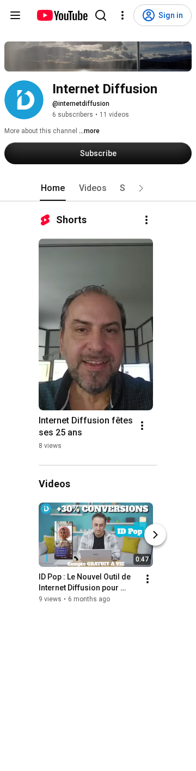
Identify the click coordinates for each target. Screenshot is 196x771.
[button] (141, 188)
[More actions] (146, 220)
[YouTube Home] (61, 15)
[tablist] (98, 188)
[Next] (155, 535)
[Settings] (122, 15)
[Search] (100, 15)
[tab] (53, 188)
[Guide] (15, 15)
